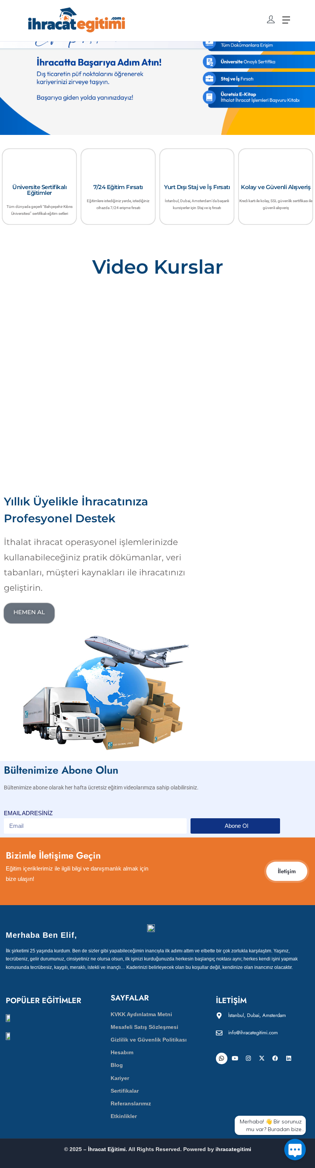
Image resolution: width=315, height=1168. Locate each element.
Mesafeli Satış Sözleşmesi (144, 1027)
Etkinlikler (124, 1116)
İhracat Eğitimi (107, 1149)
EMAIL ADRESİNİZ (28, 813)
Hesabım (122, 1052)
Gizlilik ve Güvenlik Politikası (149, 1040)
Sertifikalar (125, 1091)
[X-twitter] (262, 1058)
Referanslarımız (131, 1103)
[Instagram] (248, 1058)
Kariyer (120, 1078)
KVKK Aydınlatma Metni (141, 1014)
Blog (117, 1065)
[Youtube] (235, 1058)
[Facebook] (275, 1058)
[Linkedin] (289, 1058)
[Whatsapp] (221, 1058)
